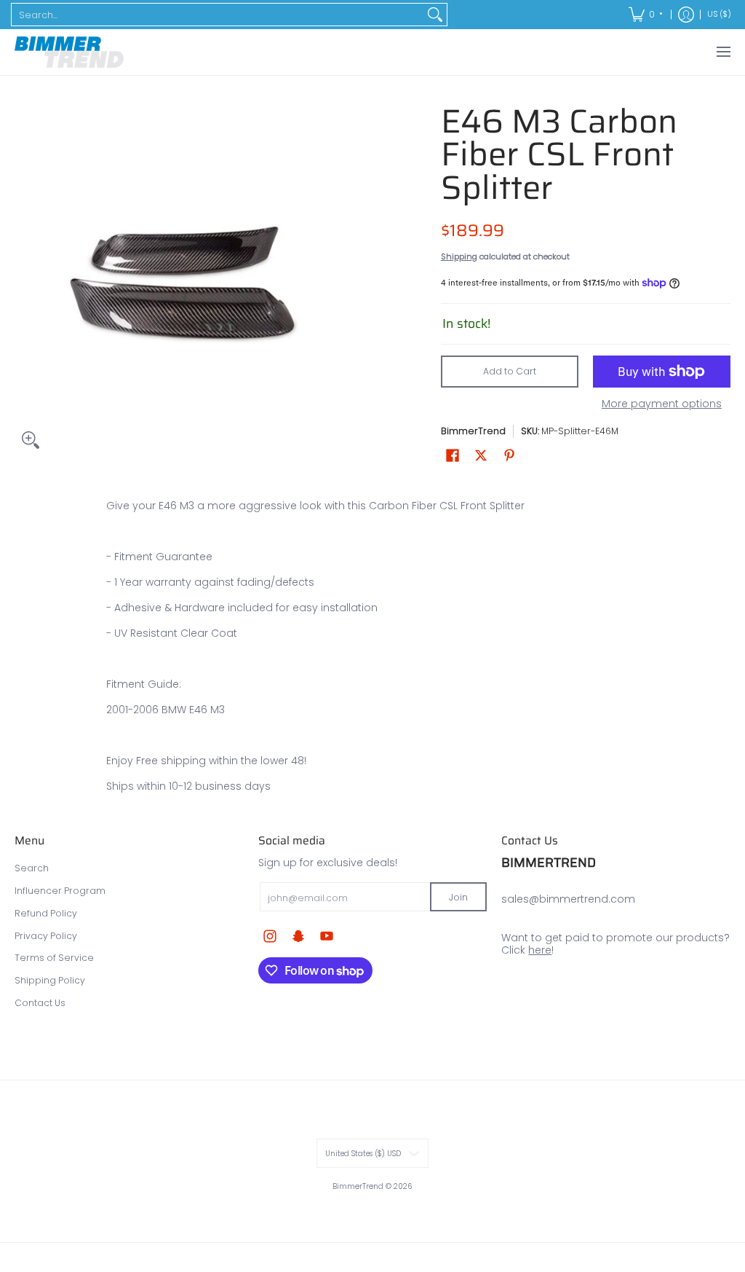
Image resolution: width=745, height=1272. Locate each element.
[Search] (435, 14)
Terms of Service (54, 957)
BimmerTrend (473, 431)
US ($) (719, 14)
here (539, 950)
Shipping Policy (50, 980)
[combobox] (217, 14)
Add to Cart (509, 371)
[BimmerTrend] (69, 52)
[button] (452, 455)
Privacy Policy (46, 936)
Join (458, 897)
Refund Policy (46, 913)
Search (32, 868)
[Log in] (686, 14)
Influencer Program (60, 890)
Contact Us (40, 1003)
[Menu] (722, 52)
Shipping (459, 256)
